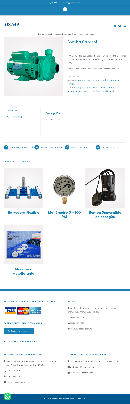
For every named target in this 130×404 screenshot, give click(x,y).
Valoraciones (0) (14, 117)
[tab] (12, 110)
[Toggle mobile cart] (114, 25)
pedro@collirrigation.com (82, 367)
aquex (81, 87)
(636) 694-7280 (13, 371)
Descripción (12, 110)
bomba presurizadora (103, 87)
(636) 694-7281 (13, 376)
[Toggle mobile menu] (125, 25)
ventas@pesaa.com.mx (71, 3)
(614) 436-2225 (77, 323)
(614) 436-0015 (55, 3)
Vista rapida (23, 188)
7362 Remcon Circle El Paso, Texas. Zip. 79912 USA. (95, 361)
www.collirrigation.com (81, 373)
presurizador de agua (78, 91)
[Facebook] (33, 348)
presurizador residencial (102, 91)
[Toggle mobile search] (119, 25)
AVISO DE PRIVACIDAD (78, 399)
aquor (88, 87)
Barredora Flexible (23, 213)
